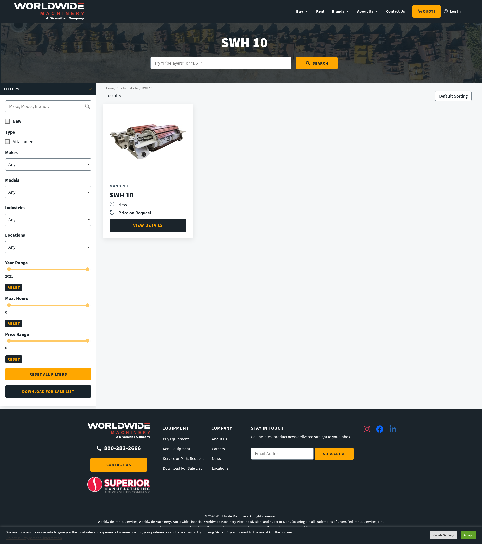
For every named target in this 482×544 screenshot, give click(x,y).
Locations (220, 468)
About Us (365, 11)
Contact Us (395, 11)
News (216, 458)
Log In (455, 11)
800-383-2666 (122, 448)
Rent (320, 11)
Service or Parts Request (183, 458)
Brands (338, 11)
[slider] (9, 269)
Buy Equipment (176, 439)
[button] (48, 89)
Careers (218, 448)
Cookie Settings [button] (443, 535)
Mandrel (119, 186)
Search (320, 63)
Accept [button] (468, 535)
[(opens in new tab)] (118, 492)
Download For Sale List (182, 468)
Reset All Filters (48, 374)
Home (109, 88)
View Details (148, 225)
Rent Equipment (176, 448)
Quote (429, 11)
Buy (299, 11)
